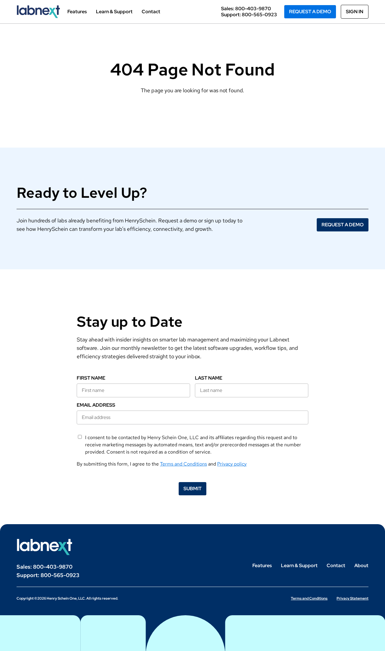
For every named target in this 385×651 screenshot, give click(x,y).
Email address (96, 405)
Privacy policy (232, 464)
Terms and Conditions (183, 464)
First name (91, 378)
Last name (208, 378)
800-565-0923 (259, 14)
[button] (310, 11)
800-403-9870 (253, 8)
